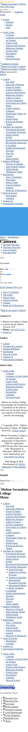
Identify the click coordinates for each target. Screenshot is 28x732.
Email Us (7, 332)
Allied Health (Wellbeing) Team (14, 170)
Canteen (9, 187)
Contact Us (8, 201)
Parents (9, 24)
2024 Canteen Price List (11, 287)
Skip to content (7, 1)
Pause (5, 282)
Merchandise (20, 467)
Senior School (12, 134)
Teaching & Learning (13, 127)
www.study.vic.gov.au (14, 456)
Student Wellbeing (11, 161)
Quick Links (8, 32)
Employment (12, 119)
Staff (8, 27)
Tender (9, 124)
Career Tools (11, 43)
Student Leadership (17, 577)
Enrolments (8, 174)
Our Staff (10, 82)
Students (10, 22)
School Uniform (13, 185)
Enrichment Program (15, 129)
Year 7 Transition (14, 177)
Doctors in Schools (14, 164)
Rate (2, 269)
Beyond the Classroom (16, 142)
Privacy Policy (19, 430)
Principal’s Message (15, 84)
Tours (2, 14)
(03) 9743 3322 (7, 6)
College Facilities (14, 89)
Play (1, 282)
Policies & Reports (14, 121)
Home (3, 237)
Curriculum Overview (16, 132)
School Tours (12, 182)
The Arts (10, 153)
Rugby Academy (16, 588)
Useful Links (12, 51)
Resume (10, 282)
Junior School (12, 158)
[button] (7, 688)
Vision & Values (13, 87)
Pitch (2, 274)
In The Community (14, 100)
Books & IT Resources (16, 190)
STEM (9, 137)
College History (13, 108)
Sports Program (16, 569)
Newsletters (11, 53)
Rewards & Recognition (17, 140)
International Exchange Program (17, 581)
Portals (6, 19)
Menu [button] (2, 71)
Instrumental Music (17, 585)
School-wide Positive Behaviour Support (15, 46)
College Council (13, 97)
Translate (18, 12)
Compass (10, 35)
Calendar (10, 56)
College (6, 79)
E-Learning (11, 145)
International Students (13, 203)
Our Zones (11, 179)
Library (9, 156)
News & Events (13, 58)
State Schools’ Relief (15, 166)
